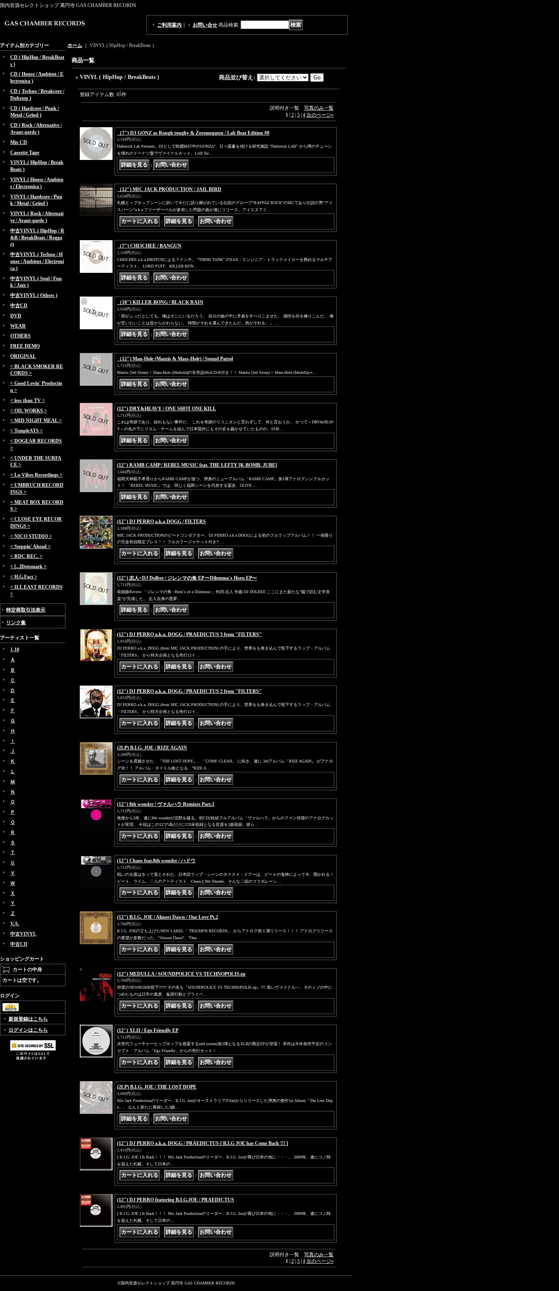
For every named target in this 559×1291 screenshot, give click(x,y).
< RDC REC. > (26, 556)
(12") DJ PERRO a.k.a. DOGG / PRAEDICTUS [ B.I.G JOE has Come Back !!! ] (202, 1143)
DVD (15, 316)
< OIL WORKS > (28, 411)
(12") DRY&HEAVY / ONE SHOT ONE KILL (166, 409)
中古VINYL (23, 934)
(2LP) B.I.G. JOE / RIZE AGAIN (152, 748)
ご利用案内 (169, 25)
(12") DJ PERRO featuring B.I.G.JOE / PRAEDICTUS (175, 1200)
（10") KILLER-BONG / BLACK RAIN (160, 302)
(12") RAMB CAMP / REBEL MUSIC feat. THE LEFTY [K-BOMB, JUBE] (197, 465)
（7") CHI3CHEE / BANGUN (149, 246)
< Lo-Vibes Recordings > (36, 475)
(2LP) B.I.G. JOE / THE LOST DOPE (156, 1087)
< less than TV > (27, 400)
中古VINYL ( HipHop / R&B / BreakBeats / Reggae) (37, 237)
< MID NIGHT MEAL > (36, 420)
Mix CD (18, 142)
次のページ (320, 115)
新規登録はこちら (28, 1019)
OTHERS (20, 336)
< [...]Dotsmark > (28, 566)
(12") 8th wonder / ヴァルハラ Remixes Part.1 (165, 804)
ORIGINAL (23, 356)
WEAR (18, 326)
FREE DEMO (25, 346)
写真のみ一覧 (319, 108)
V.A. (14, 924)
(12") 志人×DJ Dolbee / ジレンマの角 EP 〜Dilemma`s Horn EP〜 (187, 578)
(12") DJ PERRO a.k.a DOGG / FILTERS (161, 521)
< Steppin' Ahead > (30, 546)
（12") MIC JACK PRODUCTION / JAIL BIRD (169, 189)
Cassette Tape (24, 152)
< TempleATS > (26, 431)
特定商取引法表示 (25, 610)
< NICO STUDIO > (31, 536)
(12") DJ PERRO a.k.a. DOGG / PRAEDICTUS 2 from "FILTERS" (189, 691)
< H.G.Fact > (23, 577)
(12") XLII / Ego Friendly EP (147, 1030)
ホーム (75, 45)
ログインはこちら (28, 1030)
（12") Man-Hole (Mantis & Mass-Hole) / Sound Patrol (175, 359)
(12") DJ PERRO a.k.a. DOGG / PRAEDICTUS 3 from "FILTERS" (189, 634)
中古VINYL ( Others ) (33, 295)
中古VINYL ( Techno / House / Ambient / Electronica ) (37, 261)
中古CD (18, 305)
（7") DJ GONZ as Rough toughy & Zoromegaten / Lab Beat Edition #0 (193, 133)
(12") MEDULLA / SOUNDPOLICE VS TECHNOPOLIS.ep (181, 974)
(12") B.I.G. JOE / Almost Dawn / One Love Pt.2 (167, 917)
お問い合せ (205, 25)
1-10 (14, 649)
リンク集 (16, 622)
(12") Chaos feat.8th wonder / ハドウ (156, 861)
